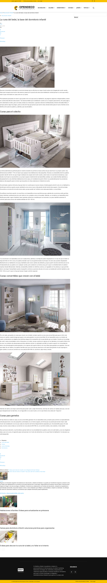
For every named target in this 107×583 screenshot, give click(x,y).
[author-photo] (4, 479)
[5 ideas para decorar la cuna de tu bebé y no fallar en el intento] (35, 536)
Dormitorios (4, 448)
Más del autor (19, 493)
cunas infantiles (6, 446)
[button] (93, 8)
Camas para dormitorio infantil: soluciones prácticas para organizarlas (27, 528)
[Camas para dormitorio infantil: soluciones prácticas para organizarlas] (35, 519)
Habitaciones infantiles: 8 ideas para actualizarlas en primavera (24, 510)
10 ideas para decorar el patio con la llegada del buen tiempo (23, 470)
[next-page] (3, 549)
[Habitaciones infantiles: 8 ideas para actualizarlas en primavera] (35, 501)
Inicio (1, 12)
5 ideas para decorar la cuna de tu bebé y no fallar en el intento (24, 546)
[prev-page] (1, 549)
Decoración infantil (8, 12)
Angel (1, 24)
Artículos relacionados (7, 493)
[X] (94, 1)
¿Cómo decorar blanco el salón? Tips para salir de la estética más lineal (27, 471)
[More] (35, 44)
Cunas (3, 444)
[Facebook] (92, 1)
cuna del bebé (5, 442)
